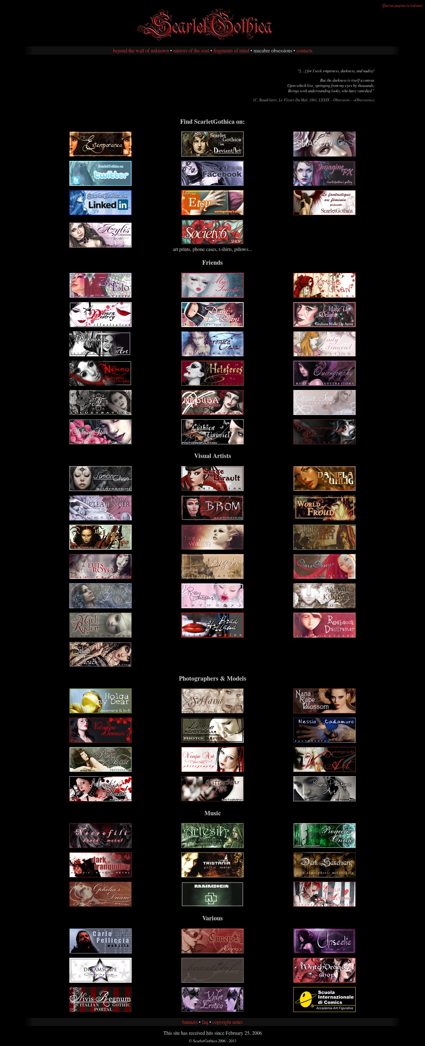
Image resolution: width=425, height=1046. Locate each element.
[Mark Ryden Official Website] (100, 635)
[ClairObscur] (324, 577)
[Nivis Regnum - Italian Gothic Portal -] (100, 1010)
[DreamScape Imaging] (100, 980)
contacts (304, 50)
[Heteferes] (212, 383)
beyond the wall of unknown (141, 50)
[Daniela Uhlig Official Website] (324, 489)
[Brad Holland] (212, 635)
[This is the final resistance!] (100, 875)
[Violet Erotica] (212, 1010)
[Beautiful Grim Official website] (212, 980)
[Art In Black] (100, 799)
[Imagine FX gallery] (324, 184)
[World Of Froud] (324, 518)
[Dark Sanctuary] (324, 875)
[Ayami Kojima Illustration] (324, 606)
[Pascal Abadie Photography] (100, 770)
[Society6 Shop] (212, 242)
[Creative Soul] (324, 413)
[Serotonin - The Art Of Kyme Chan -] (324, 295)
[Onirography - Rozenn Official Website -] (324, 383)
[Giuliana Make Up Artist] (324, 325)
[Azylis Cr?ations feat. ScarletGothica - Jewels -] (100, 245)
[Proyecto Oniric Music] (324, 846)
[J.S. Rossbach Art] (100, 547)
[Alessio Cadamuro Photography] (324, 740)
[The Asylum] (324, 904)
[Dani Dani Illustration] (212, 325)
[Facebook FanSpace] (212, 184)
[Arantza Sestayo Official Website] (100, 606)
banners (190, 1022)
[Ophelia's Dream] (100, 904)
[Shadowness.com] (324, 154)
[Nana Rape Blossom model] (324, 711)
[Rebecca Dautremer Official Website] (324, 635)
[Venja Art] (212, 770)
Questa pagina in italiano (402, 5)
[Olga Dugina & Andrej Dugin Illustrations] (212, 577)
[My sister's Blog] (100, 711)
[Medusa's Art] (212, 413)
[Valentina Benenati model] (100, 740)
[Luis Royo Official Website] (100, 577)
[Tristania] (212, 875)
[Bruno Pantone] (324, 799)
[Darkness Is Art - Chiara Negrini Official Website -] (100, 354)
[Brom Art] (212, 518)
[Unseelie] (324, 951)
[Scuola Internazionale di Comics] (324, 1010)
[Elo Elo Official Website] (100, 295)
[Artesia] (212, 846)
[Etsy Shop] (212, 213)
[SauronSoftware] (100, 951)
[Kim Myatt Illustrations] (324, 442)
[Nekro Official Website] (100, 383)
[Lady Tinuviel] (324, 354)
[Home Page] (212, 40)
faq (205, 1022)
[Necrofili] (100, 846)
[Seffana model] (212, 711)
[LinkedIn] (100, 213)
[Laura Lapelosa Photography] (212, 740)
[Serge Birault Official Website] (212, 489)
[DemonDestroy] (100, 325)
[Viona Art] (324, 770)
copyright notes (228, 1022)
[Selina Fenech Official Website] (100, 665)
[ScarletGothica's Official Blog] (100, 154)
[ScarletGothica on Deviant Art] (212, 154)
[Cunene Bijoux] (212, 951)
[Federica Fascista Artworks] (212, 442)
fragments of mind (231, 50)
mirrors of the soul (191, 50)
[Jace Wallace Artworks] (212, 547)
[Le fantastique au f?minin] (324, 213)
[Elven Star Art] (100, 442)
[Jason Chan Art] (100, 489)
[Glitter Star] (212, 799)
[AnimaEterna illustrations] (100, 413)
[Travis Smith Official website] (324, 547)
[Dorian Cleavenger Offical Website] (100, 518)
